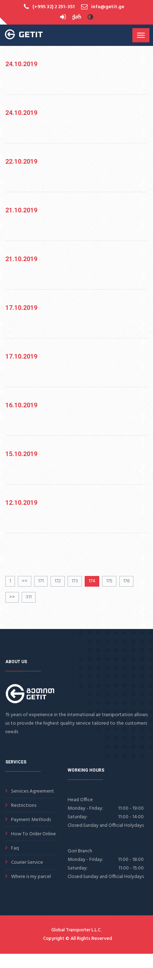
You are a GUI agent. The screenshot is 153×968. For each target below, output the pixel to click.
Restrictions (23, 806)
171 (41, 581)
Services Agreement (32, 791)
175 (109, 581)
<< (24, 581)
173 (75, 581)
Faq (15, 848)
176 (126, 581)
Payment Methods (31, 820)
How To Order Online (33, 834)
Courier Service (27, 862)
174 (92, 581)
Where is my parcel (31, 877)
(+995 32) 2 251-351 (53, 7)
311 (29, 597)
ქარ (76, 17)
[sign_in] (63, 17)
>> (12, 597)
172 (57, 581)
